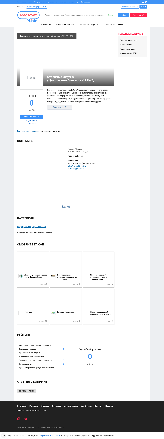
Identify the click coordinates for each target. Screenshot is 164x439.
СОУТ (45, 410)
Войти (143, 7)
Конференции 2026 (128, 53)
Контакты (22, 406)
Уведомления (27, 391)
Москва (35, 131)
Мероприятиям (71, 406)
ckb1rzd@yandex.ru (76, 168)
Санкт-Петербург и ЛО (36, 7)
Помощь (98, 406)
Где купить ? (138, 15)
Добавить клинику (128, 40)
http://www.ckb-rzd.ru (77, 166)
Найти (123, 15)
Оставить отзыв (31, 117)
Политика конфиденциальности (28, 410)
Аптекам (45, 406)
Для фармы (86, 406)
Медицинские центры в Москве (31, 227)
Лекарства (46, 24)
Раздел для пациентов (90, 24)
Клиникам (56, 406)
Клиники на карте (127, 49)
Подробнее (85, 2)
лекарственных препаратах (50, 436)
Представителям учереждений (31, 122)
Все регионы (23, 131)
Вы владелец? (59, 107)
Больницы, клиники (65, 24)
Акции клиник (126, 45)
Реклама (33, 406)
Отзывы (66, 206)
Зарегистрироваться (130, 7)
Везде (111, 15)
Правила (109, 406)
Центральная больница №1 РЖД (55, 36)
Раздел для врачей (114, 24)
